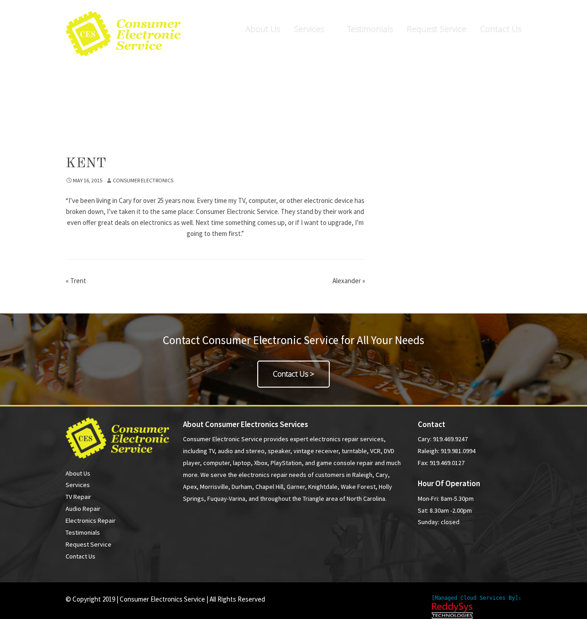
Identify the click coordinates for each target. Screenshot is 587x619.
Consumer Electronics (143, 180)
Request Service (436, 28)
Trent (76, 280)
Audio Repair (83, 508)
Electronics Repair (91, 520)
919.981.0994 (493, 10)
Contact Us (500, 28)
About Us (262, 28)
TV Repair (78, 497)
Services (309, 28)
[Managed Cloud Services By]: (476, 598)
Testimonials (370, 28)
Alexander (348, 280)
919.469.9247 (397, 10)
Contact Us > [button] (293, 374)
